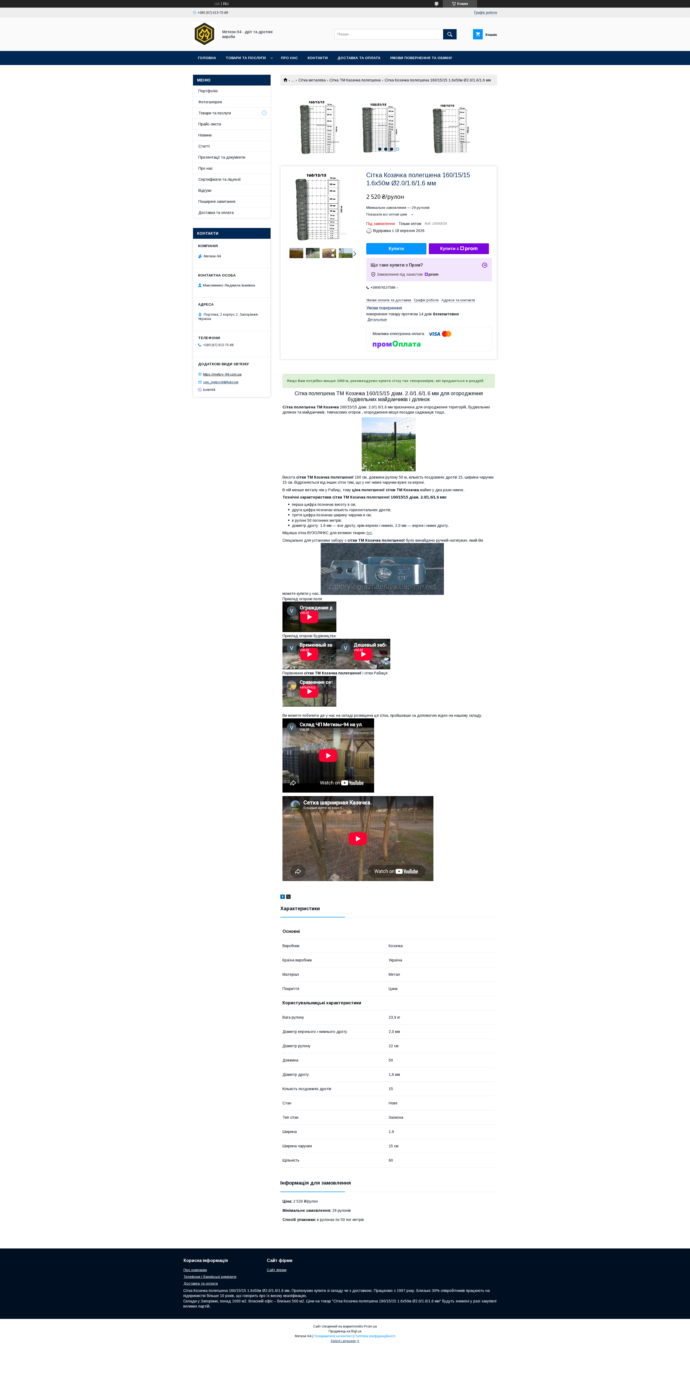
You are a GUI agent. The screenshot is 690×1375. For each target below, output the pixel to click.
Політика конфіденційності (374, 1336)
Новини (205, 135)
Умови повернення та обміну (421, 58)
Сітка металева (312, 80)
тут (369, 533)
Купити (396, 248)
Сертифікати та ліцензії (219, 179)
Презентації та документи (221, 157)
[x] (288, 897)
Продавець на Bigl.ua (345, 1331)
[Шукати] (450, 34)
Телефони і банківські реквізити (210, 1277)
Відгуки (204, 190)
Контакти (318, 58)
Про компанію (195, 1270)
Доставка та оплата (358, 58)
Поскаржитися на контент (332, 1336)
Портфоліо (208, 91)
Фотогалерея (210, 102)
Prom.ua (370, 1326)
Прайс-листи (209, 124)
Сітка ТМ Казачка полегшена (355, 80)
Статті (204, 146)
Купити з (449, 248)
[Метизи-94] (204, 44)
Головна (207, 58)
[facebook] (282, 897)
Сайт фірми (277, 1270)
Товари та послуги (246, 58)
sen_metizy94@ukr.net (220, 382)
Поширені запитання (216, 201)
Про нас (289, 58)
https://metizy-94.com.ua (222, 374)
